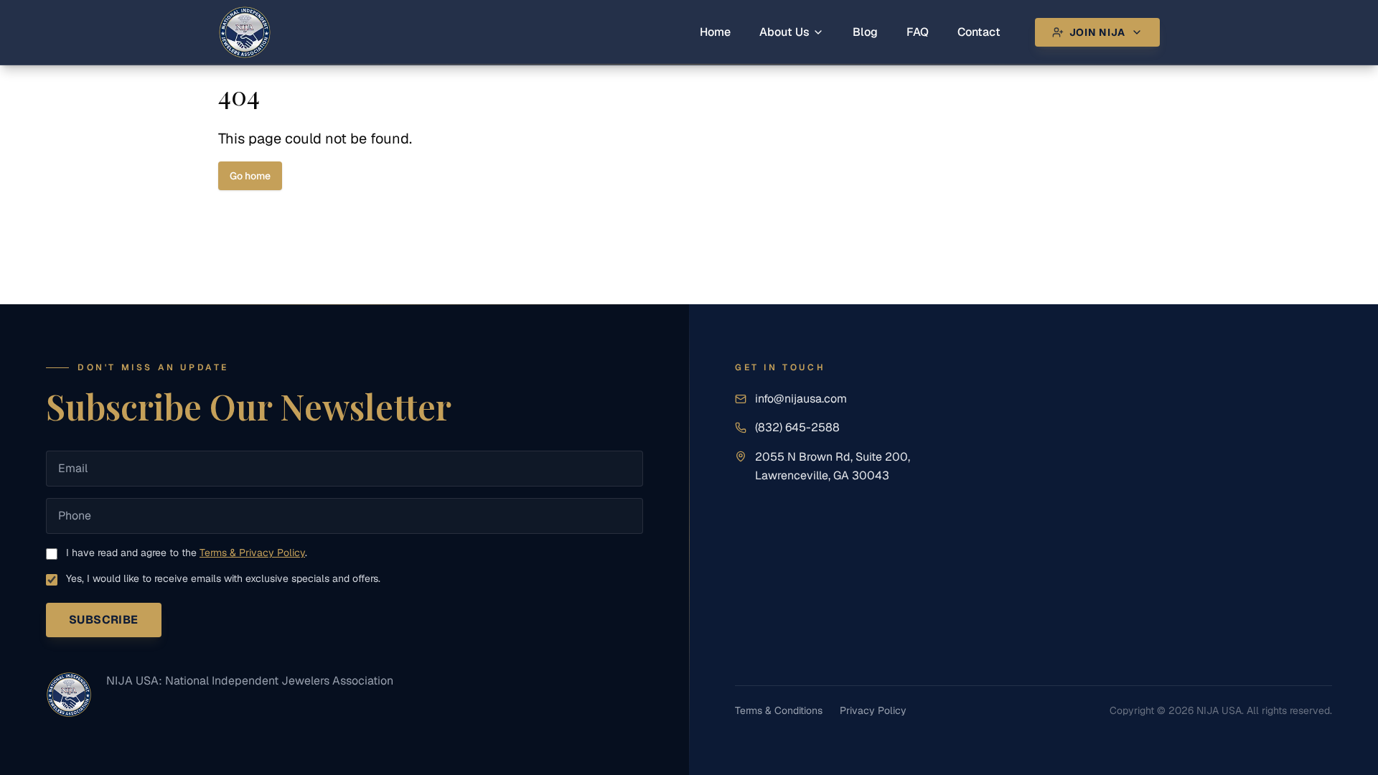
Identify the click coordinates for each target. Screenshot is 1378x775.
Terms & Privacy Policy (252, 552)
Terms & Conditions (778, 710)
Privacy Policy (873, 710)
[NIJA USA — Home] (69, 695)
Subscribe (104, 619)
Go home (250, 175)
